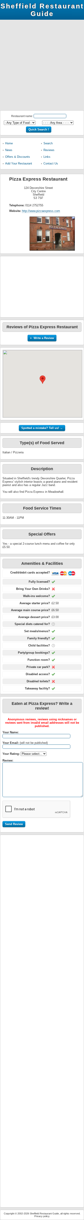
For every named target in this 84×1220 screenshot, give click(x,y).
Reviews (48, 150)
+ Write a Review (42, 338)
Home (9, 143)
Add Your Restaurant (18, 163)
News (8, 150)
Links (46, 156)
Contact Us (50, 163)
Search (48, 143)
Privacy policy (41, 1216)
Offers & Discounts (17, 156)
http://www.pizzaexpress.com (41, 211)
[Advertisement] (42, 66)
